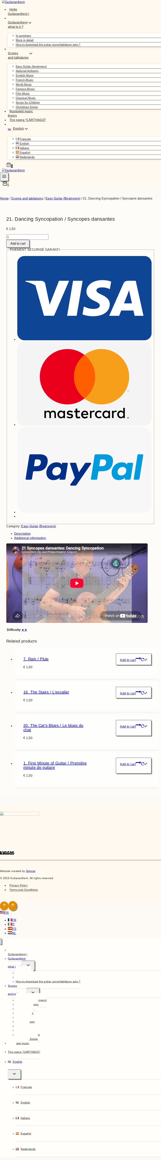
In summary (23, 35)
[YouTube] (7, 853)
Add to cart (17, 243)
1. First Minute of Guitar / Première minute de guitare (55, 765)
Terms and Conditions (23, 889)
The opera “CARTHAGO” (27, 120)
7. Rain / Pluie (36, 659)
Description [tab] (22, 533)
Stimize (30, 871)
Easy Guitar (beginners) (31, 66)
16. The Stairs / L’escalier (46, 692)
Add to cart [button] (128, 660)
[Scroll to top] (4, 905)
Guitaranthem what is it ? (17, 962)
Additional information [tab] (30, 538)
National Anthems (27, 70)
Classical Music (26, 97)
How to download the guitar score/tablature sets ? (48, 44)
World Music (24, 84)
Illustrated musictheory (20, 113)
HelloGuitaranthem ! (18, 11)
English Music (25, 75)
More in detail (24, 40)
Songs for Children (28, 102)
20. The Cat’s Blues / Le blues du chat (53, 727)
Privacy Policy (18, 885)
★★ (24, 629)
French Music (24, 79)
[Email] (11, 853)
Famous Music (25, 88)
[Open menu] (4, 177)
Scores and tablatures (17, 989)
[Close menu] (1, 942)
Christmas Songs (27, 106)
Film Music (23, 93)
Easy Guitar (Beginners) (38, 526)
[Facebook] (2, 853)
